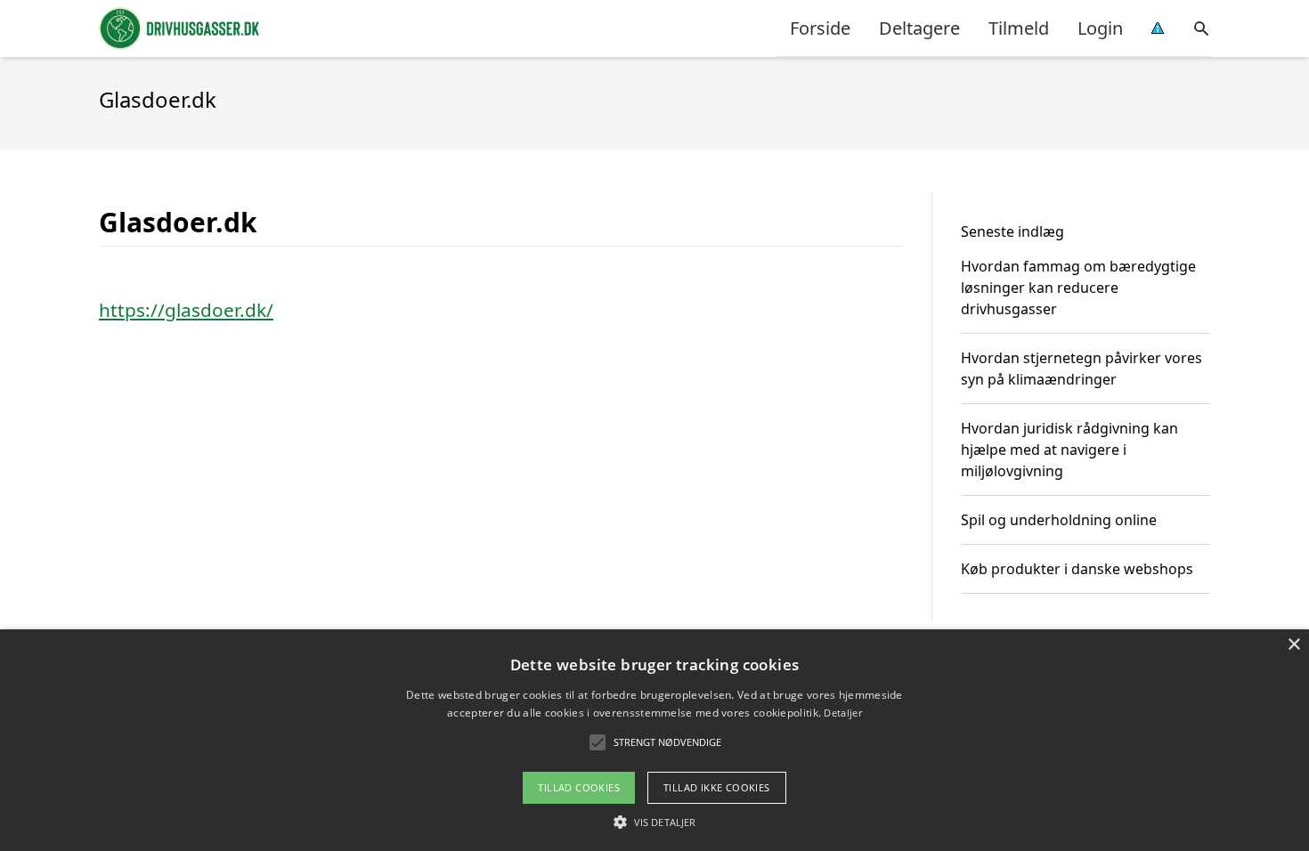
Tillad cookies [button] (579, 787)
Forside (820, 28)
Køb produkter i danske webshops (1077, 569)
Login (1100, 28)
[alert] (654, 740)
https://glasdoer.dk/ (186, 309)
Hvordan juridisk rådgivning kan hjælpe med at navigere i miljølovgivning (1069, 449)
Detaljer (842, 712)
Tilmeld (1018, 28)
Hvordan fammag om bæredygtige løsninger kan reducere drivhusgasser (1078, 287)
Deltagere (919, 28)
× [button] (1293, 645)
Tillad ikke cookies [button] (716, 787)
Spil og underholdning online (1059, 520)
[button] (654, 822)
